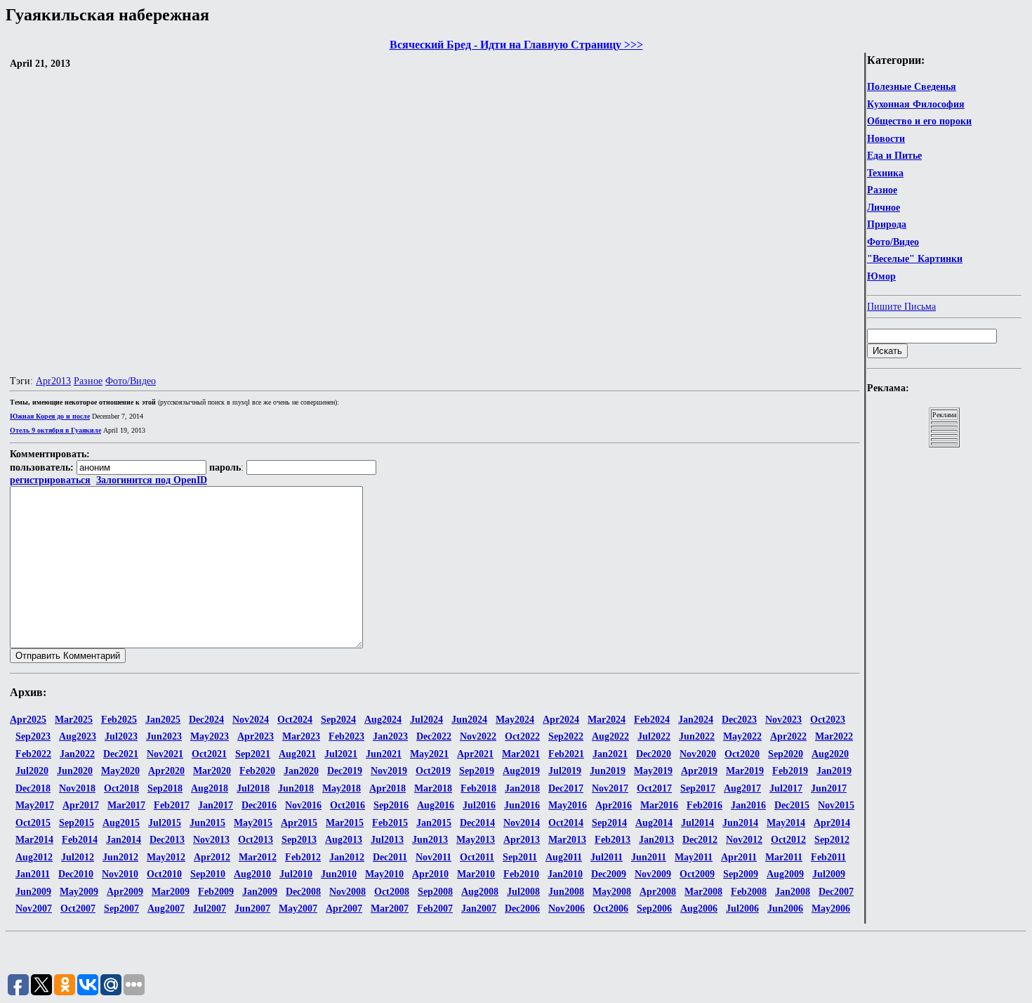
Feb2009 (216, 891)
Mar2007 (390, 908)
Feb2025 (119, 719)
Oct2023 (827, 719)
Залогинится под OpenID (151, 480)
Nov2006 (566, 908)
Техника (885, 173)
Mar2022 (834, 736)
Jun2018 (296, 788)
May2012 (166, 857)
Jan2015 (433, 823)
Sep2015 (76, 823)
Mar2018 (433, 788)
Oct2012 (788, 839)
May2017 (34, 805)
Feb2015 (390, 823)
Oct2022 (522, 736)
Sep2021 (252, 754)
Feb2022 (33, 754)
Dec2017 (565, 788)
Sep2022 (565, 736)
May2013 (475, 839)
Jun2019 (608, 771)
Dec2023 (739, 719)
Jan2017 (215, 805)
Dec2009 (608, 874)
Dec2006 (522, 908)
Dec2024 (206, 719)
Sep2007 (121, 908)
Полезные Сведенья (911, 86)
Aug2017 (742, 788)
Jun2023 (164, 736)
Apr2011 (739, 857)
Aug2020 (830, 754)
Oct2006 (610, 908)
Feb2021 (566, 754)
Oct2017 (654, 788)
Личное (883, 207)
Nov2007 (33, 908)
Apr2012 (212, 857)
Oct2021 (209, 754)
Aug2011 (563, 857)
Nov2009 (653, 874)
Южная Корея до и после (50, 416)
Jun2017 (829, 788)
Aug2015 (121, 823)
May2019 (653, 771)
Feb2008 (749, 891)
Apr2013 (53, 381)
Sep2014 (609, 823)
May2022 (742, 736)
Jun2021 (384, 754)
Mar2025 (74, 719)
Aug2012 (34, 857)
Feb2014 (80, 839)
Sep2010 (207, 874)
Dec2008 (303, 891)
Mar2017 (126, 805)
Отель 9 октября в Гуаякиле (55, 430)
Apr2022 (788, 736)
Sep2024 (338, 719)
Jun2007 (252, 908)
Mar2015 (345, 823)
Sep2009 (740, 874)
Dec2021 (120, 754)
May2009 (79, 891)
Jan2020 (301, 771)
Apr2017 (80, 805)
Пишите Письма (901, 306)
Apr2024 (561, 719)
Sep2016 (391, 805)
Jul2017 (785, 788)
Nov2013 (211, 839)
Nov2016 (303, 805)
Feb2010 (521, 874)
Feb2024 (652, 719)
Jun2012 (120, 857)
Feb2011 (828, 857)
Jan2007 (478, 908)
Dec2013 (167, 839)
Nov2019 (389, 771)
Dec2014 (477, 823)
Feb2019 (790, 771)
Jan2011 (32, 874)
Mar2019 (745, 771)
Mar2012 (258, 857)
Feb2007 (435, 908)
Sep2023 (33, 736)
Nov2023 (783, 719)
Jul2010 (295, 874)
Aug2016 (435, 805)
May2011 (694, 857)
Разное (882, 190)
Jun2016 (522, 805)
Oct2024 (294, 719)
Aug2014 (654, 823)
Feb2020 (257, 771)
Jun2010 (339, 874)
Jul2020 (31, 771)
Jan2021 (610, 754)
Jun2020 (75, 771)
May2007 (298, 908)
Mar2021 (521, 754)
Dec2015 (791, 805)
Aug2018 (209, 788)
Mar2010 (476, 874)
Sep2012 (831, 839)
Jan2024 (695, 719)
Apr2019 (699, 771)
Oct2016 (347, 805)
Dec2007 (836, 891)
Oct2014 (565, 823)
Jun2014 (740, 823)
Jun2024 (469, 719)
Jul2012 (77, 857)
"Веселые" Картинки (914, 259)
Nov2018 (77, 788)
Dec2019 (344, 771)
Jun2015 (207, 823)
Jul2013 (387, 839)
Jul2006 (742, 908)
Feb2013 (612, 839)
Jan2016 (748, 805)
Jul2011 (606, 857)
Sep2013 (299, 839)
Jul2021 (340, 754)
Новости (886, 138)
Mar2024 (607, 719)
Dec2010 (75, 874)
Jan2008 (792, 891)
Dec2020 (653, 754)
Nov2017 (610, 788)
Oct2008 (391, 891)
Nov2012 (744, 839)
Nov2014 (521, 823)
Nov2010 (120, 874)
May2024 (515, 719)
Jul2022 (653, 736)
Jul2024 (426, 719)
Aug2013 (343, 839)
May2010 (384, 874)
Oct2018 (121, 788)
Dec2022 (433, 736)
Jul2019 (564, 771)
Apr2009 (125, 891)
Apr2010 (430, 874)
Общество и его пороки (919, 121)
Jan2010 (565, 874)
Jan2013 (656, 839)
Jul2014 (697, 823)
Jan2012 (346, 857)
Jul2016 (479, 805)
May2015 (253, 823)
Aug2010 (252, 874)
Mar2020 (212, 771)
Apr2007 (344, 908)
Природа (886, 224)
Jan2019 (834, 771)
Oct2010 (164, 874)
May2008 (612, 891)
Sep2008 (435, 891)
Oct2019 (433, 771)
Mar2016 (659, 805)
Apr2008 (658, 891)
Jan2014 (123, 839)
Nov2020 (698, 754)
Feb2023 (346, 736)
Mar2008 (703, 891)
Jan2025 (162, 719)
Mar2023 (301, 736)
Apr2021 (475, 754)
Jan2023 (390, 736)
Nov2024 (250, 719)
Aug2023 (77, 736)
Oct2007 (77, 908)
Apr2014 (832, 823)
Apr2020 (166, 771)
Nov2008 (347, 891)
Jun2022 (697, 736)
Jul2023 (121, 736)
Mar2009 (171, 891)
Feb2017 (172, 805)
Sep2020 (785, 754)
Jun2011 (648, 857)
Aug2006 (698, 908)
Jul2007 (209, 908)
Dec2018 (33, 788)
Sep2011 (520, 857)
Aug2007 (166, 908)
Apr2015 (299, 823)
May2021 (429, 754)
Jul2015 (164, 823)
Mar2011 (783, 857)
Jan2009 (259, 891)
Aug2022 (610, 736)
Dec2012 (699, 839)
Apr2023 (255, 736)
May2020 (120, 771)
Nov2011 (433, 857)
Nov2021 (165, 754)
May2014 (786, 823)
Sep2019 (476, 771)
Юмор (881, 276)
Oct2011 (477, 857)
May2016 (567, 805)
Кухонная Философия (916, 104)
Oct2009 (697, 874)
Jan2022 (77, 754)
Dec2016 (259, 805)
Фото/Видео (893, 242)
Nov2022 (478, 736)
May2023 (209, 736)
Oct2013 (255, 839)
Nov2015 (836, 805)
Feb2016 (704, 805)
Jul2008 (523, 891)
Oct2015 (33, 823)
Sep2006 (654, 908)
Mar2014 (34, 839)
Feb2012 (303, 857)
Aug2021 (297, 754)
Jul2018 (253, 788)
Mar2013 (567, 839)
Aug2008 (479, 891)
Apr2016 (613, 805)
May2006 (831, 908)
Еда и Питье (894, 155)
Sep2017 (697, 788)
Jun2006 (785, 908)
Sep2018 (165, 788)
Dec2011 (390, 857)
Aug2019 (521, 771)
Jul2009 (828, 874)
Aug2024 (383, 719)
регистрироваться (50, 480)
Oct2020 (742, 754)
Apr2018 (387, 788)
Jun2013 (430, 839)
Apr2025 (28, 719)
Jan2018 (522, 788)
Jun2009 (33, 891)
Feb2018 (478, 788)
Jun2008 (566, 891)
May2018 (341, 788)
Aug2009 (785, 874)
